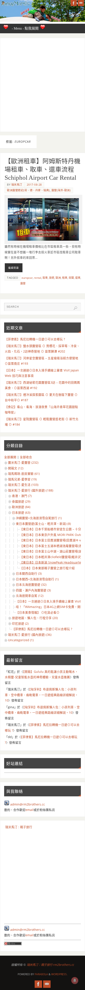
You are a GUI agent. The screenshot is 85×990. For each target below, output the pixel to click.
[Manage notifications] (74, 980)
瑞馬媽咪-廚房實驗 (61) (24, 474)
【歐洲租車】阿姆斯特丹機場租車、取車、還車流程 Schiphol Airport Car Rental (42, 169)
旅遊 (51, 278)
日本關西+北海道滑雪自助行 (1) (37, 579)
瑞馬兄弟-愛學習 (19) (22, 479)
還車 (77, 278)
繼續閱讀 (13, 267)
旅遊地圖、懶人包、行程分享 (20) (35, 618)
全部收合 (26, 457)
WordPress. (59, 974)
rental (37, 278)
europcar (27, 278)
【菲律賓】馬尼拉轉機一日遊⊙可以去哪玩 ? (35, 339)
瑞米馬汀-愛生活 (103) (23, 485)
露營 (23, 283)
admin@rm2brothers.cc (27, 804)
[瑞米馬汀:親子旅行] (74, 3)
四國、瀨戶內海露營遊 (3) (33, 590)
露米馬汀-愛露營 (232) (23, 463)
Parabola (41, 974)
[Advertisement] (42, 84)
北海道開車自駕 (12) (29, 596)
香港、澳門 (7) (22, 496)
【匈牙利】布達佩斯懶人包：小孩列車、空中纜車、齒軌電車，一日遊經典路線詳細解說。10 (41, 694)
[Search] (75, 308)
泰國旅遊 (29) (21, 501)
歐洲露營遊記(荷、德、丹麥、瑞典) (28, 190)
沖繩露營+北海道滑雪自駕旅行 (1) (39, 518)
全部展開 (10, 457)
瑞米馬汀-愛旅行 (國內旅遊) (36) (29, 635)
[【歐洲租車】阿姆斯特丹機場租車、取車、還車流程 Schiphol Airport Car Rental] (43, 219)
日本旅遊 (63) (21, 513)
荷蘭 (71, 278)
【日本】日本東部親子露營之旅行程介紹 (47, 568)
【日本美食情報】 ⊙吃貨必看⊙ (38, 612)
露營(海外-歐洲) (61, 190)
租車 (64, 278)
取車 (45, 278)
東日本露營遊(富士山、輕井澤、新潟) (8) (43, 524)
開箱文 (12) (15, 468)
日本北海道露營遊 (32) (31, 585)
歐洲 (58, 278)
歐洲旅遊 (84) (21, 507)
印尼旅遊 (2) (20, 624)
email (30, 810)
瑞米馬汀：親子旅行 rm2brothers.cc (50, 965)
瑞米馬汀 (16, 184)
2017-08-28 (34, 184)
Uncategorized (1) (21, 640)
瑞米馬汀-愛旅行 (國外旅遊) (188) (30, 490)
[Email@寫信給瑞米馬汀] (81, 3)
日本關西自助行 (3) (29, 574)
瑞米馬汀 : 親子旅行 (18, 827)
